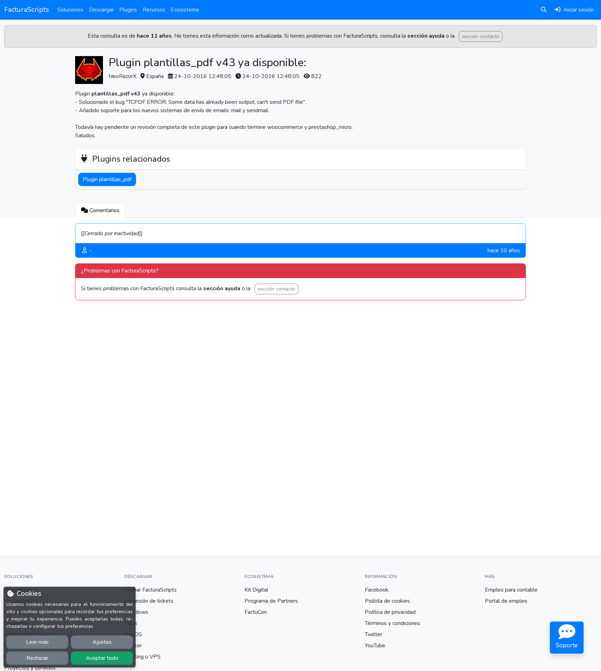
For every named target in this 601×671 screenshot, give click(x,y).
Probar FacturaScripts (151, 590)
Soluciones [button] (70, 10)
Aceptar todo (102, 658)
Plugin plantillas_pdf (107, 179)
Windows (136, 612)
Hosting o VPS (143, 657)
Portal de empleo (506, 601)
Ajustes (102, 642)
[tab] (100, 210)
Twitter (373, 634)
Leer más (37, 642)
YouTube (375, 645)
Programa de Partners (271, 601)
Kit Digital (256, 590)
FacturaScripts (26, 9)
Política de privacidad (390, 612)
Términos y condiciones (392, 623)
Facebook (376, 590)
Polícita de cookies (387, 601)
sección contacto (480, 36)
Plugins (128, 10)
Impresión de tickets (149, 601)
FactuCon (256, 612)
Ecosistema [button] (185, 10)
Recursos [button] (154, 10)
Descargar (101, 10)
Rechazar (37, 658)
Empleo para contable (511, 590)
